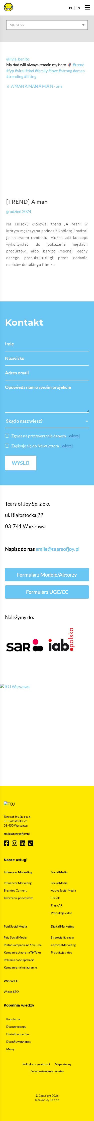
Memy (10, 1049)
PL (71, 8)
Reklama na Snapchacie (19, 960)
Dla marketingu (16, 1026)
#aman (79, 70)
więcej (74, 436)
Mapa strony (63, 1064)
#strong (65, 70)
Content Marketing (63, 945)
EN (77, 8)
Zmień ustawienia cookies (47, 1071)
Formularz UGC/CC (47, 592)
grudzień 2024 (18, 211)
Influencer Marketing (18, 883)
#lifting (30, 76)
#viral (20, 70)
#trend (78, 64)
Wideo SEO (11, 991)
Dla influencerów (17, 1034)
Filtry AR (56, 905)
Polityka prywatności (36, 1064)
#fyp (10, 70)
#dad (29, 70)
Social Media (59, 883)
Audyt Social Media (63, 890)
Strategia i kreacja (62, 937)
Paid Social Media (15, 937)
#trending (14, 76)
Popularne (13, 1019)
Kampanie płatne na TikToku (22, 952)
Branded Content (15, 890)
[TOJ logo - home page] (8, 6)
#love (53, 70)
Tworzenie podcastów (18, 898)
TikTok (55, 898)
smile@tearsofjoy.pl (57, 549)
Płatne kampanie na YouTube (23, 945)
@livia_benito (17, 59)
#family (41, 70)
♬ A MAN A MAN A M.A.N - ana (34, 86)
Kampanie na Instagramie (20, 967)
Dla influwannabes (18, 1041)
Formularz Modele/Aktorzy (47, 575)
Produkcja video (61, 913)
